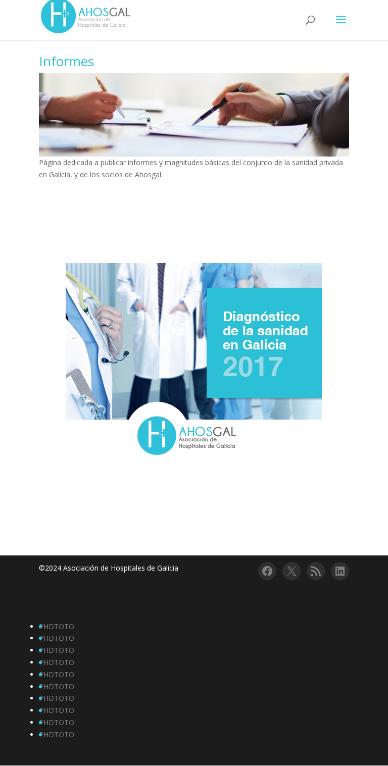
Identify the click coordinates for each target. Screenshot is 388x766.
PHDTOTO (56, 626)
